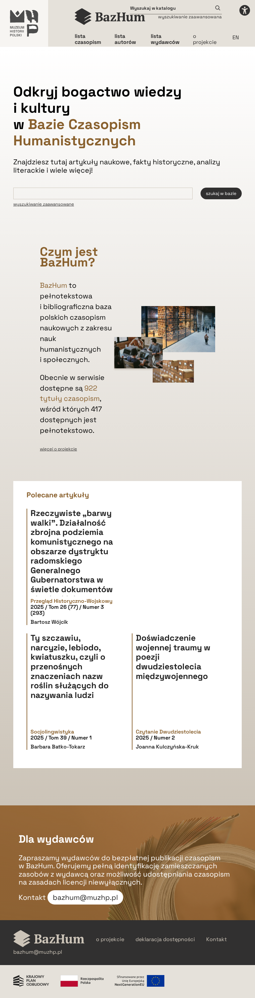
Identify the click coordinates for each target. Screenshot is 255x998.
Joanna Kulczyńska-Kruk (167, 746)
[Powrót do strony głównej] (49, 939)
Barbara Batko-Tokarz (58, 746)
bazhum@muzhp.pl (85, 897)
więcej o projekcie (58, 449)
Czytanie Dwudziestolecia (168, 732)
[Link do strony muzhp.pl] (24, 23)
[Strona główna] (110, 16)
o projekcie (204, 39)
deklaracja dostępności (165, 939)
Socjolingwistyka (52, 732)
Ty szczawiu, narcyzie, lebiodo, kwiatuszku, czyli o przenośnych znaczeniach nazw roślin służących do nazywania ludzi (70, 666)
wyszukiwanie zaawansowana (190, 16)
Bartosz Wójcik (49, 621)
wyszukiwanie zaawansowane (43, 204)
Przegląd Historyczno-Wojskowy (72, 601)
